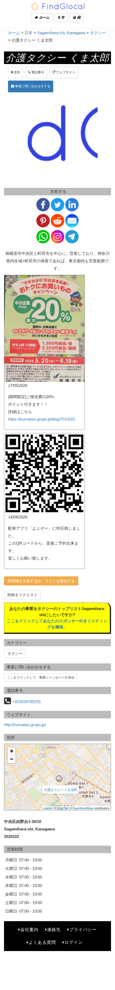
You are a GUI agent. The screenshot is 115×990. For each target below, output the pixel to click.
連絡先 (54, 929)
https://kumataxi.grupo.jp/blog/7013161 (41, 419)
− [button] (11, 759)
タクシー (98, 32)
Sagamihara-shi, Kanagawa (61, 32)
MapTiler (63, 808)
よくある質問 (42, 942)
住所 (16, 72)
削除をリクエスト (22, 595)
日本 (29, 32)
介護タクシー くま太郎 (60, 789)
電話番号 (37, 72)
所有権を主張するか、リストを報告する (41, 581)
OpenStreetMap (82, 808)
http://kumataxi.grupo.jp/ (25, 724)
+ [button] (11, 751)
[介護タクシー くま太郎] (59, 778)
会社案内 (29, 929)
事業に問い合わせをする (32, 86)
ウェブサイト (65, 72)
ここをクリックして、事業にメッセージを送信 (40, 677)
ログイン (73, 942)
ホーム (43, 17)
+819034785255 (27, 701)
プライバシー (83, 929)
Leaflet (47, 808)
